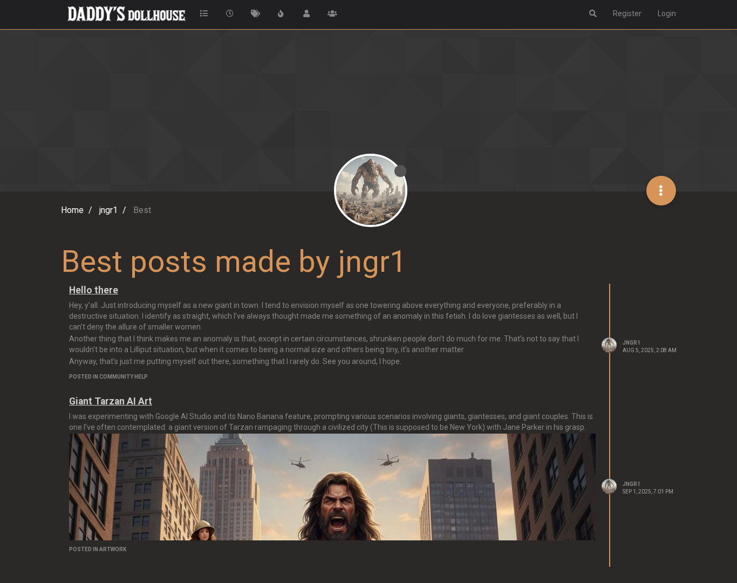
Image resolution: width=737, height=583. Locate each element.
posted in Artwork (97, 549)
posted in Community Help (108, 377)
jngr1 (631, 343)
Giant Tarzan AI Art (110, 401)
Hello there (93, 290)
